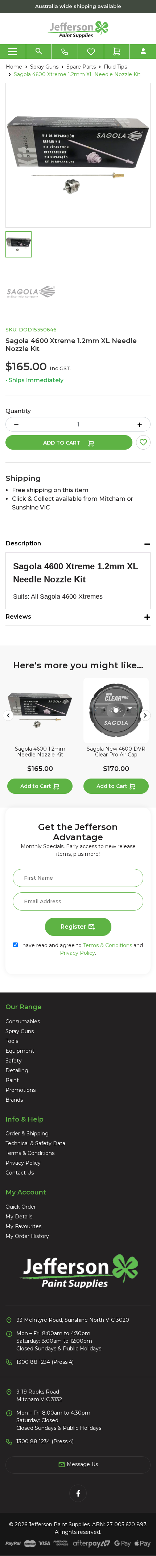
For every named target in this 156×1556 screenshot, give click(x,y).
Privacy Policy (77, 953)
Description (23, 543)
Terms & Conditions (107, 945)
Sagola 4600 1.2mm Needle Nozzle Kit (40, 752)
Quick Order (20, 1207)
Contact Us (19, 1172)
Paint (12, 1080)
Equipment (19, 1051)
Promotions (20, 1090)
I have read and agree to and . (80, 949)
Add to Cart (62, 442)
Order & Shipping (27, 1133)
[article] (40, 737)
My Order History (27, 1236)
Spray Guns (19, 1031)
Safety (13, 1060)
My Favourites (23, 1226)
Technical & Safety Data (35, 1143)
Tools (11, 1041)
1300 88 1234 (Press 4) (45, 1362)
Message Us (81, 1464)
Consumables (22, 1021)
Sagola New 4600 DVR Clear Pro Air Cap (116, 752)
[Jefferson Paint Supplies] (78, 28)
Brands (14, 1100)
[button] (143, 442)
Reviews (18, 616)
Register (74, 926)
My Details (18, 1216)
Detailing (16, 1070)
